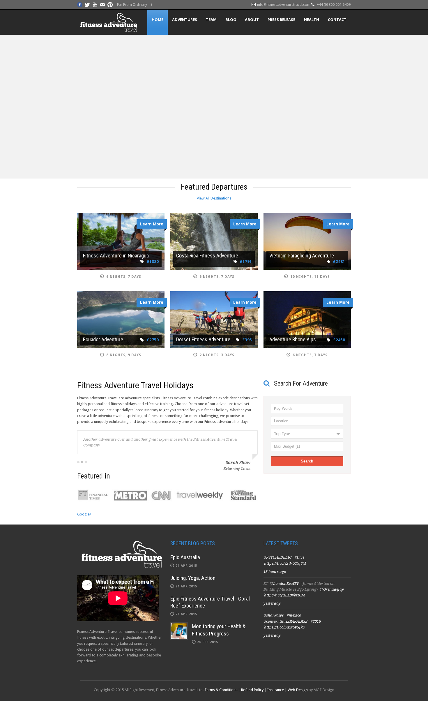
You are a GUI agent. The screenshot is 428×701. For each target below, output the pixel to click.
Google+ (84, 514)
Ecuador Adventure (103, 339)
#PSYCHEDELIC (277, 557)
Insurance (275, 690)
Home (157, 19)
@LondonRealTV (284, 583)
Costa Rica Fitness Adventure (207, 255)
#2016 (316, 621)
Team (211, 19)
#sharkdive (274, 615)
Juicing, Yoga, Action (192, 578)
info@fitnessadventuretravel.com (283, 5)
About (252, 19)
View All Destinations (214, 198)
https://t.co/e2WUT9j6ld (285, 563)
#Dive (299, 557)
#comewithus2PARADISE (285, 621)
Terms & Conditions (220, 690)
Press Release (281, 19)
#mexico (294, 615)
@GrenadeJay (332, 589)
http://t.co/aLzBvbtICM (284, 595)
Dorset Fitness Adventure (203, 339)
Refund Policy (252, 690)
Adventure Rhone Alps (292, 339)
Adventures (184, 19)
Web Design (298, 690)
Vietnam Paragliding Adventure (301, 255)
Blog (230, 19)
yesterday (272, 603)
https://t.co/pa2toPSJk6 (284, 627)
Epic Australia (185, 557)
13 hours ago (274, 571)
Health (311, 19)
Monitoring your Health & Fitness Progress (219, 630)
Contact (337, 19)
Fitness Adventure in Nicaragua (116, 255)
